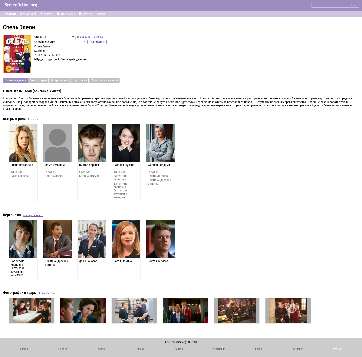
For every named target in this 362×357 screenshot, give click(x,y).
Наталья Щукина (124, 165)
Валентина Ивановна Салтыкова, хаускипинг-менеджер (121, 190)
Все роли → (34, 119)
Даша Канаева (20, 176)
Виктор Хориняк (89, 165)
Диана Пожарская (22, 165)
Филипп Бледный (159, 165)
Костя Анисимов (89, 176)
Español (101, 349)
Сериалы (10, 13)
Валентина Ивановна (120, 177)
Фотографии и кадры (104, 80)
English (24, 349)
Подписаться (97, 42)
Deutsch (62, 349)
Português (297, 349)
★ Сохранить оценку (90, 37)
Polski (258, 349)
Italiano (179, 349)
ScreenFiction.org (21, 5)
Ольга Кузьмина (55, 165)
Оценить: (40, 37)
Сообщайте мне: (44, 42)
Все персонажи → (33, 215)
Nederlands (219, 349)
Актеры (101, 13)
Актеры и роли (60, 80)
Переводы (46, 13)
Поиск (354, 5)
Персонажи (86, 13)
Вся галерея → (47, 293)
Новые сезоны (66, 13)
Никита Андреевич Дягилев (159, 181)
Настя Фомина (54, 176)
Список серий (28, 13)
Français (140, 349)
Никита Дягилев (158, 176)
